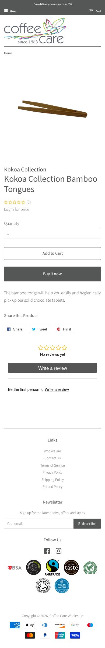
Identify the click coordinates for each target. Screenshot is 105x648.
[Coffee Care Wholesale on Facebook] (47, 552)
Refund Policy (52, 486)
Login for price (16, 209)
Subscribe (87, 524)
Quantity (11, 223)
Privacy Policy (52, 472)
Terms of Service (52, 465)
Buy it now (52, 274)
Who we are (52, 451)
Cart (98, 11)
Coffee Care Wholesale (66, 615)
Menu (12, 11)
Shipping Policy (52, 479)
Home (8, 53)
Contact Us (52, 458)
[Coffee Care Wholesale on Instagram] (58, 552)
